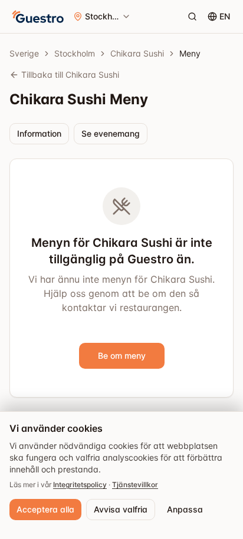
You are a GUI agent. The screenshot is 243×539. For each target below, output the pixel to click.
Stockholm (74, 53)
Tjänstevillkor (135, 484)
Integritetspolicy (80, 484)
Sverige (24, 53)
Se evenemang (110, 133)
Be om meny (122, 355)
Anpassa (185, 509)
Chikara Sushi (137, 53)
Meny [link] (190, 53)
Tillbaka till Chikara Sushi (70, 75)
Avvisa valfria (120, 509)
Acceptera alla (45, 509)
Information (39, 133)
